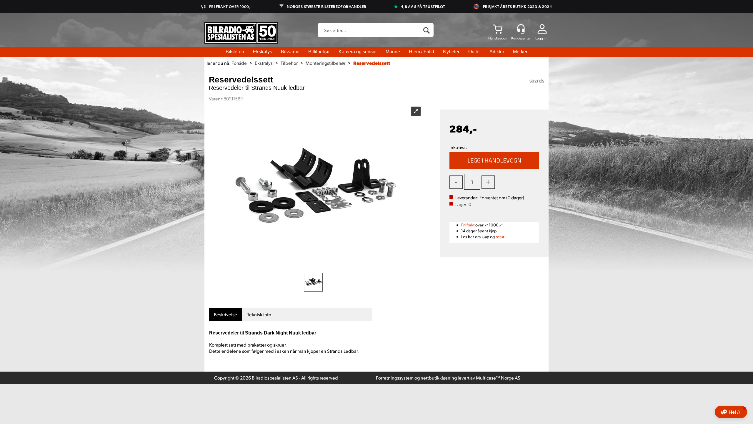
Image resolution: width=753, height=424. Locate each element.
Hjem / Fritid (421, 51)
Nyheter (451, 51)
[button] (731, 412)
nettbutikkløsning (439, 378)
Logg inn (542, 38)
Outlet (474, 51)
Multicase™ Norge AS (498, 378)
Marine (393, 51)
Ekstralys (262, 51)
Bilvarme (290, 51)
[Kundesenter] (521, 29)
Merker (520, 51)
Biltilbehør (319, 51)
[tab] (225, 314)
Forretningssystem (395, 378)
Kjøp (494, 160)
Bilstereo (235, 51)
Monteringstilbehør (325, 63)
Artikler (496, 51)
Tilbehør (289, 63)
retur (500, 236)
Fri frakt (467, 224)
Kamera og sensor (358, 51)
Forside (239, 63)
